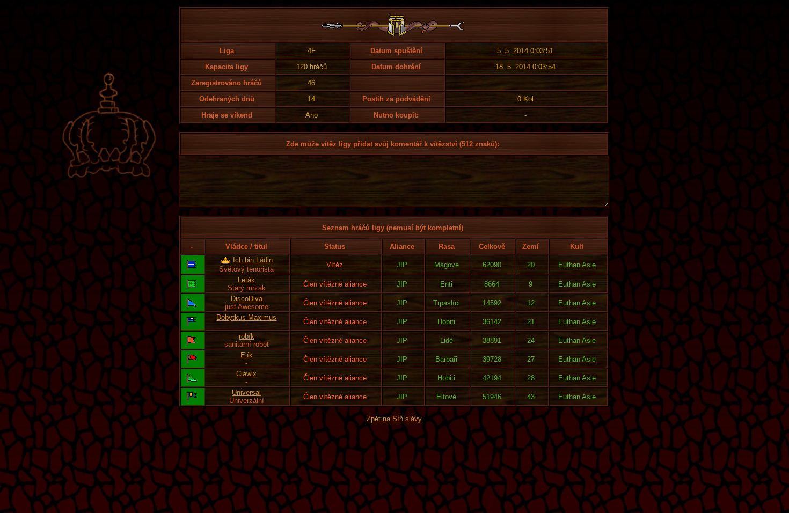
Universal (246, 393)
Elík (246, 355)
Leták (246, 280)
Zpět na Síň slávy (394, 419)
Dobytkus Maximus (246, 317)
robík (246, 336)
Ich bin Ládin (253, 260)
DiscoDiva (246, 299)
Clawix (246, 374)
